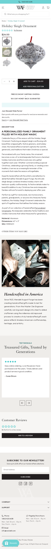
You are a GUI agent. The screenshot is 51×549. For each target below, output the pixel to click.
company (6, 502)
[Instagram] (20, 483)
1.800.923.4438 (27, 2)
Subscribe (25, 477)
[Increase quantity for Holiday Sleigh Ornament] (14, 81)
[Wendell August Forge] (25, 8)
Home (4, 21)
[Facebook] (25, 483)
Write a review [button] (25, 435)
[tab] (7, 41)
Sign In (4, 120)
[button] (8, 7)
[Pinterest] (30, 483)
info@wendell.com (9, 531)
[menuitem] (43, 7)
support (6, 507)
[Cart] (48, 7)
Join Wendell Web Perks (18, 120)
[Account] (43, 7)
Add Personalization (33, 86)
